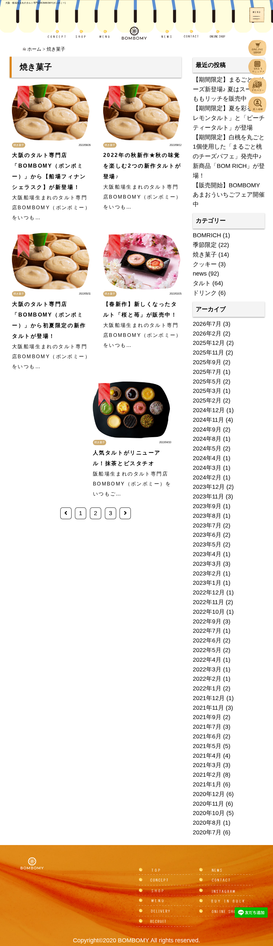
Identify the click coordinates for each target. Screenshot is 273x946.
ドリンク (205, 293)
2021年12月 (209, 698)
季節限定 (205, 245)
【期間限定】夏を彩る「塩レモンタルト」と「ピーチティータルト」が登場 (229, 118)
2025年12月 (209, 343)
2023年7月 (207, 525)
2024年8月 (207, 439)
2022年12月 (209, 592)
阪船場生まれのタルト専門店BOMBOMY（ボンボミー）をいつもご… (132, 483)
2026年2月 (207, 333)
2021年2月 (207, 774)
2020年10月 (209, 813)
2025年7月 (207, 372)
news (200, 273)
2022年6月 (207, 640)
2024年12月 (209, 410)
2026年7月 (207, 324)
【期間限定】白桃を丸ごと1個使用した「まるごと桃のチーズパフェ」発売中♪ (229, 147)
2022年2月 (207, 678)
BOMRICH (207, 235)
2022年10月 (209, 611)
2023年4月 (207, 554)
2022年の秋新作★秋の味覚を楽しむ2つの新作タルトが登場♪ (142, 165)
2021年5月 (207, 746)
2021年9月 (207, 717)
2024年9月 (207, 429)
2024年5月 (207, 448)
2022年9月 (207, 621)
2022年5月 (207, 650)
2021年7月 (207, 726)
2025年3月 (207, 391)
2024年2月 (207, 477)
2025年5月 (207, 381)
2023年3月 (207, 563)
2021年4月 (207, 755)
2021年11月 (208, 707)
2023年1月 (207, 582)
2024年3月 (207, 468)
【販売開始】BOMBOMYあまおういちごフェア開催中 (229, 195)
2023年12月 (209, 486)
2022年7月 (207, 630)
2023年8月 (207, 515)
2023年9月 (207, 506)
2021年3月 (207, 765)
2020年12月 (209, 794)
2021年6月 (207, 736)
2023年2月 (207, 573)
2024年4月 (207, 458)
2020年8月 (207, 822)
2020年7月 (207, 832)
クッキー (205, 264)
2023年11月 (208, 496)
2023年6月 (207, 534)
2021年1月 (207, 784)
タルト (202, 283)
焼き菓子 (18, 145)
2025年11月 (208, 352)
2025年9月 (207, 362)
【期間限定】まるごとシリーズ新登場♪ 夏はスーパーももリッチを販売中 (229, 89)
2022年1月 (207, 688)
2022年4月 (207, 659)
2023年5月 (207, 544)
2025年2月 (207, 400)
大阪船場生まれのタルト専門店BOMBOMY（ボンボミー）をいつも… (51, 207)
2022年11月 (208, 602)
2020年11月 (208, 803)
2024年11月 (208, 420)
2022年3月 (207, 669)
